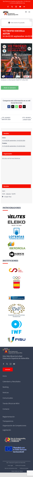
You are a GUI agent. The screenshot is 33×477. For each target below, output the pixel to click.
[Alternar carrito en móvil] (26, 12)
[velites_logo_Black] (16, 215)
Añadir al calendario (10, 88)
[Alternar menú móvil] (29, 12)
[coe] (16, 276)
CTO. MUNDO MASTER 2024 (6, 118)
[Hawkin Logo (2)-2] (16, 252)
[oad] (16, 294)
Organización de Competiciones (14, 425)
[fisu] (16, 337)
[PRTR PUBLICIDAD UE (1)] (16, 437)
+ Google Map (7, 196)
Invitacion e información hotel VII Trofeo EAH (14, 80)
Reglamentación (9, 417)
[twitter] (7, 364)
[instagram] (10, 364)
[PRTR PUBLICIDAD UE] (16, 444)
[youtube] (14, 364)
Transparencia (8, 421)
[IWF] (16, 319)
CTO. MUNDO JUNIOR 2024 (26, 118)
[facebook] (3, 364)
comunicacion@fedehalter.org (17, 3)
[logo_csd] (16, 268)
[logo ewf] (16, 304)
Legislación (7, 430)
